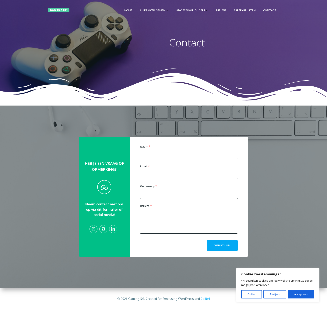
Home (128, 10)
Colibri (205, 299)
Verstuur (222, 245)
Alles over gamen (152, 10)
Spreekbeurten (245, 10)
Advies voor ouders (190, 10)
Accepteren (301, 294)
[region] (277, 285)
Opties (251, 294)
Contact (269, 10)
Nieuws (221, 10)
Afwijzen (275, 294)
